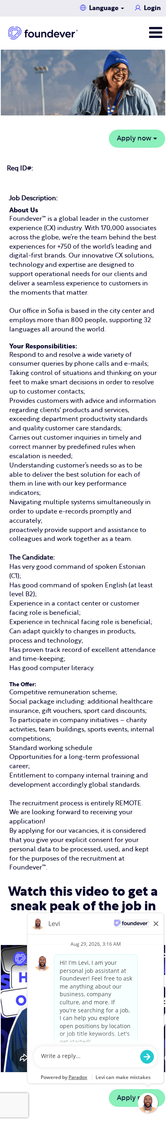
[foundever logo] (43, 33)
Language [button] (104, 8)
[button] (138, 33)
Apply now (135, 138)
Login (152, 8)
